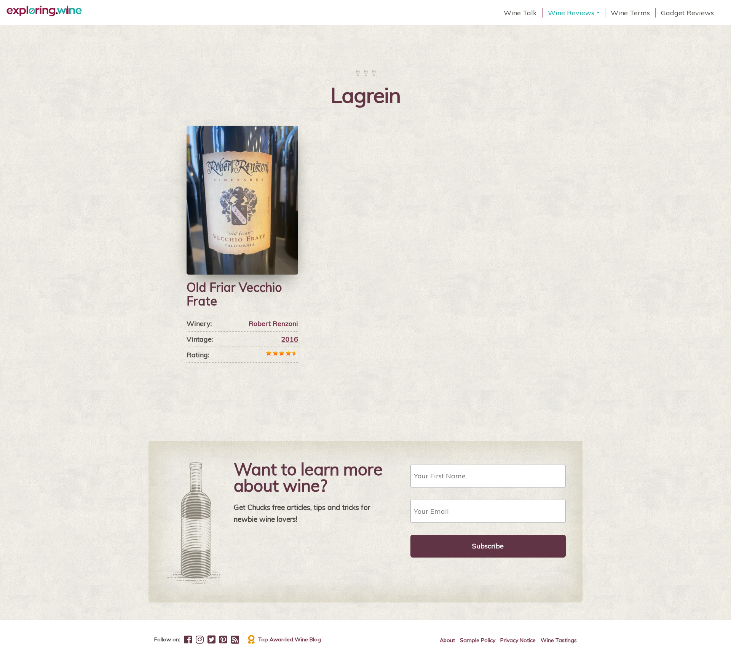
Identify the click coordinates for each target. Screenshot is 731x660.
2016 (289, 339)
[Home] (47, 11)
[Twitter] (211, 639)
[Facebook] (188, 639)
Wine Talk (520, 12)
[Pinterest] (223, 639)
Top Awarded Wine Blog (289, 639)
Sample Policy (477, 640)
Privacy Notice (518, 640)
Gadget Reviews (687, 12)
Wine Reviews (575, 13)
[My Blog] (235, 639)
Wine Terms (630, 12)
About (447, 640)
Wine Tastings (559, 640)
